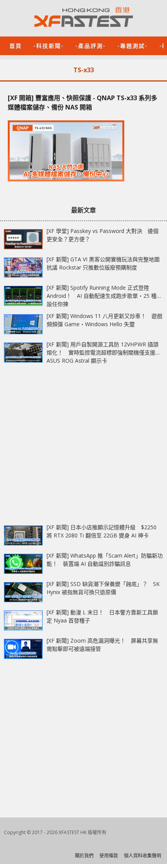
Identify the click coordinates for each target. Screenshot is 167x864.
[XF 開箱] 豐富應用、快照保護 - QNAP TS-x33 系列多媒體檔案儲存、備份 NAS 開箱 (82, 102)
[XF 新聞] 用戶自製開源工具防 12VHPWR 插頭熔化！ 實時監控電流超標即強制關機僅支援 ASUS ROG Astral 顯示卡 (102, 352)
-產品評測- (90, 45)
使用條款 (108, 855)
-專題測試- (132, 45)
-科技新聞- (48, 45)
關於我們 (84, 855)
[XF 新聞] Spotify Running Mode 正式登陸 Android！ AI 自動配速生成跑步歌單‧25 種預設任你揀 (104, 296)
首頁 (15, 45)
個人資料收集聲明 (142, 855)
